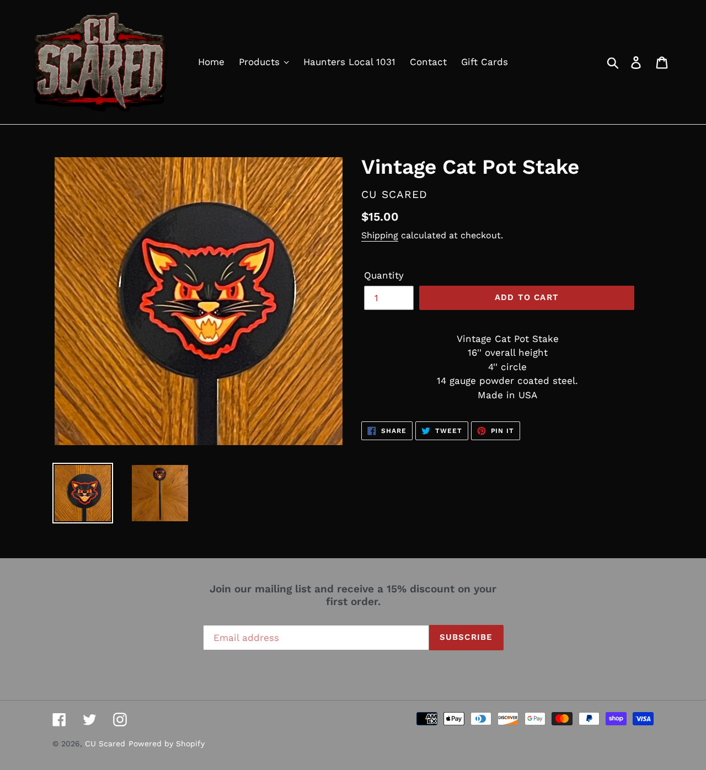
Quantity (384, 275)
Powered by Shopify (167, 743)
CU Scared (105, 743)
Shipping (379, 235)
